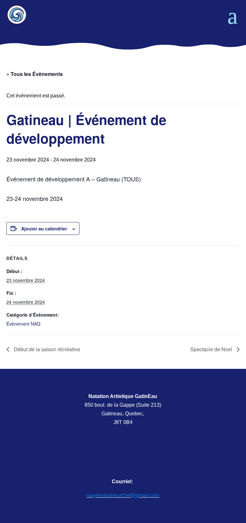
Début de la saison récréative (46, 349)
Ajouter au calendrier (44, 228)
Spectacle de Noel (212, 349)
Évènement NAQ (23, 323)
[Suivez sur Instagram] (136, 453)
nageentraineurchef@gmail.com (122, 495)
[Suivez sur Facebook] (110, 453)
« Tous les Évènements (34, 74)
